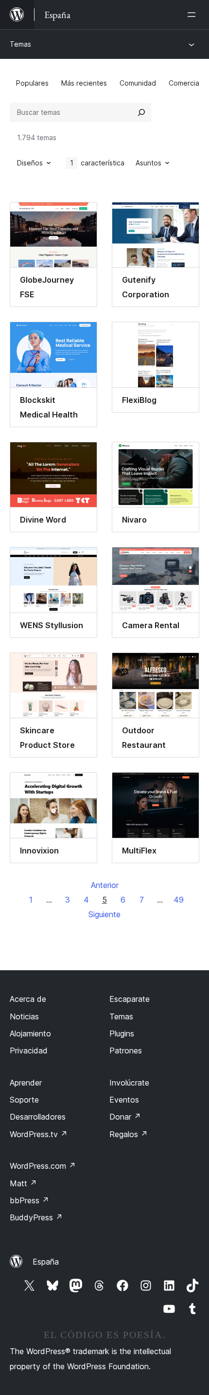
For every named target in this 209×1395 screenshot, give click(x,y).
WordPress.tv (39, 1134)
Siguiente (104, 914)
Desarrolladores (38, 1117)
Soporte (24, 1100)
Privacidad (29, 1050)
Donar (125, 1117)
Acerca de (28, 999)
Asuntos (148, 163)
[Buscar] (141, 112)
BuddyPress (36, 1217)
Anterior (105, 885)
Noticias (24, 1016)
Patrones (125, 1050)
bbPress (29, 1200)
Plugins (121, 1033)
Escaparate (129, 999)
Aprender (26, 1082)
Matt (23, 1183)
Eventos (124, 1100)
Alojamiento (30, 1033)
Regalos (128, 1134)
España (46, 1262)
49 (179, 900)
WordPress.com (43, 1166)
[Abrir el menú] (193, 14)
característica (97, 163)
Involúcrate (129, 1082)
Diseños (30, 163)
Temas (20, 44)
